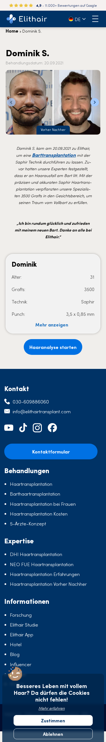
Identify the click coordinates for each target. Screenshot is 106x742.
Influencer (20, 664)
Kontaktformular (51, 451)
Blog (15, 654)
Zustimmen (53, 720)
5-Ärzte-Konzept (28, 523)
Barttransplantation (54, 154)
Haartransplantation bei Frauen (43, 503)
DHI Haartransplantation (36, 554)
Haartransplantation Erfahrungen (45, 574)
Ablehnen (53, 734)
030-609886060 (31, 401)
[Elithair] (27, 18)
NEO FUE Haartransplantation (41, 564)
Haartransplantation (31, 483)
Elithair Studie (24, 624)
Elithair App (21, 634)
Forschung (21, 614)
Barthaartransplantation (35, 493)
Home (12, 30)
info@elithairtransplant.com (42, 411)
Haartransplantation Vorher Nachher (48, 583)
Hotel (15, 644)
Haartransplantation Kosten (39, 513)
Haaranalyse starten (53, 347)
